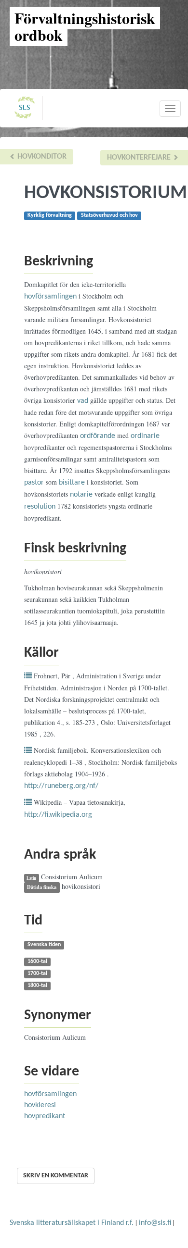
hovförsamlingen (50, 296)
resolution (39, 507)
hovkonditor (41, 157)
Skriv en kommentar (55, 1175)
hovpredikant (44, 1116)
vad (82, 401)
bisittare (72, 483)
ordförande (97, 436)
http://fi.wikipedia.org (58, 815)
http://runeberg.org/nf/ (61, 786)
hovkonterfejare (140, 158)
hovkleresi (40, 1105)
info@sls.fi (155, 1223)
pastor (34, 483)
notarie (81, 495)
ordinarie (145, 436)
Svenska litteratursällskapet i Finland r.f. (72, 1223)
